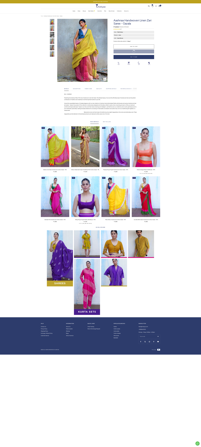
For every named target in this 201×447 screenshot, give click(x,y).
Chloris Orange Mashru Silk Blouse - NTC (146, 169)
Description (76, 88)
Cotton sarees (117, 328)
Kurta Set (99, 11)
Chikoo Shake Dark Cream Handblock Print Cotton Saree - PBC (85, 169)
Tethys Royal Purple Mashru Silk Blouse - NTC (85, 219)
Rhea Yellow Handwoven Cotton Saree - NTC (115, 219)
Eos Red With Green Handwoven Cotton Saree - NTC (146, 219)
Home (42, 16)
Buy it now (133, 56)
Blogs (67, 333)
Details (66, 88)
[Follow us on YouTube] (158, 341)
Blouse (84, 11)
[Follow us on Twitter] (145, 341)
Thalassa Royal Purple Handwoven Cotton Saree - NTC (115, 169)
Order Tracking (91, 326)
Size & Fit (99, 88)
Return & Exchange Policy (129, 88)
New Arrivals (111, 11)
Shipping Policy (44, 331)
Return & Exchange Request (94, 328)
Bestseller (116, 337)
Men (105, 11)
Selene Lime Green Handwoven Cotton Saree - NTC (55, 169)
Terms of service (69, 335)
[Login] (156, 6)
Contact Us (43, 326)
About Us (126, 11)
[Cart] (159, 6)
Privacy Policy (44, 328)
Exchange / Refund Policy (47, 333)
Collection (119, 11)
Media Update (69, 328)
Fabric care (88, 88)
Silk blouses (116, 335)
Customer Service (45, 335)
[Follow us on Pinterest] (154, 341)
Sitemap (68, 331)
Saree (74, 11)
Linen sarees (116, 331)
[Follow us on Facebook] (141, 341)
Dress (79, 11)
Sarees (115, 326)
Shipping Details (111, 88)
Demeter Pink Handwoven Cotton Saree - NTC (55, 219)
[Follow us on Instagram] (149, 341)
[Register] (158, 336)
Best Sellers (91, 11)
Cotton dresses (117, 333)
